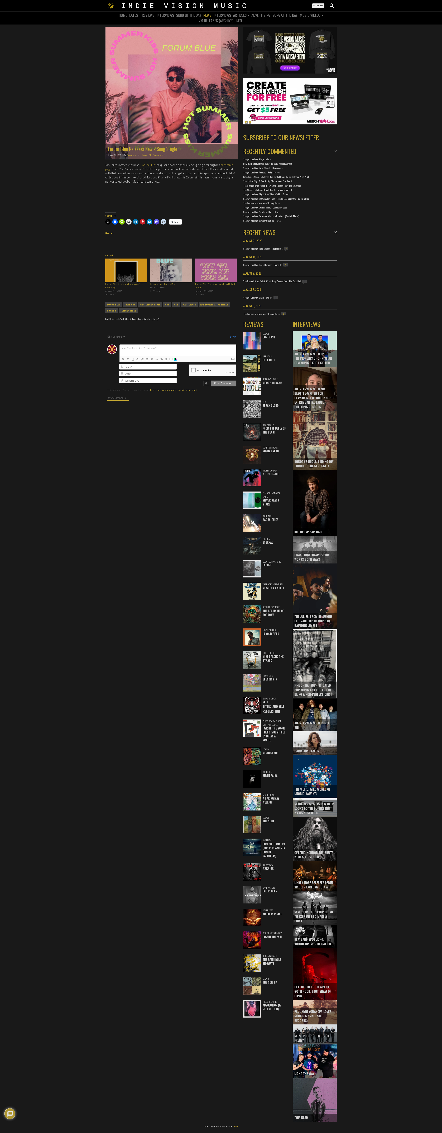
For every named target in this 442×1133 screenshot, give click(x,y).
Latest (134, 15)
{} (166, 359)
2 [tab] (250, 122)
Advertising (260, 15)
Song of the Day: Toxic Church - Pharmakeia (262, 168)
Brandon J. (132, 155)
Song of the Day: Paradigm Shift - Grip (260, 212)
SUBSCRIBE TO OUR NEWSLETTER (281, 137)
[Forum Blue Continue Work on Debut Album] (216, 270)
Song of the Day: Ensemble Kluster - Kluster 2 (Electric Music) (271, 216)
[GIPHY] (176, 359)
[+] (171, 359)
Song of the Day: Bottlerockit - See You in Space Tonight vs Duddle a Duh (276, 199)
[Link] (161, 359)
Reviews (148, 15)
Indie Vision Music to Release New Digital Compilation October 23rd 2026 (276, 177)
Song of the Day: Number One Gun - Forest (262, 220)
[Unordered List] (147, 359)
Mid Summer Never (150, 304)
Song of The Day (285, 15)
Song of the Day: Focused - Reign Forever (261, 172)
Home (123, 15)
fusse (235, 1126)
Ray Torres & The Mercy (214, 304)
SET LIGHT (318, 5)
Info (239, 20)
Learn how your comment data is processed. (174, 389)
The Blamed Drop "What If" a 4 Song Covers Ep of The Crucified (272, 185)
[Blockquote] (152, 359)
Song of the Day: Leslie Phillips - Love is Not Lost (265, 207)
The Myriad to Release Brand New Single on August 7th (267, 190)
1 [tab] (246, 122)
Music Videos (310, 15)
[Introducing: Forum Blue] (171, 270)
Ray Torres (189, 304)
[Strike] (137, 359)
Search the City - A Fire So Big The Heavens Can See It (267, 181)
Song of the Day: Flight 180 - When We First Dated (266, 194)
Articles (240, 15)
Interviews (165, 15)
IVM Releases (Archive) (215, 20)
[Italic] (127, 359)
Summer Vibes (128, 310)
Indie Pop (130, 304)
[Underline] (132, 359)
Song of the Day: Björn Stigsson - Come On (262, 265)
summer (111, 310)
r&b (176, 304)
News (207, 15)
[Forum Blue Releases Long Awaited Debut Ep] (126, 270)
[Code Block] (156, 359)
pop (167, 304)
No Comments (157, 155)
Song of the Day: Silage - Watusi (257, 159)
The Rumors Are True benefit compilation (261, 203)
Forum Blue (148, 165)
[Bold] (123, 359)
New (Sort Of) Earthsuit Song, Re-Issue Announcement (267, 164)
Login (233, 336)
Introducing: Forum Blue (163, 284)
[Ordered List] (142, 359)
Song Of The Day (188, 15)
